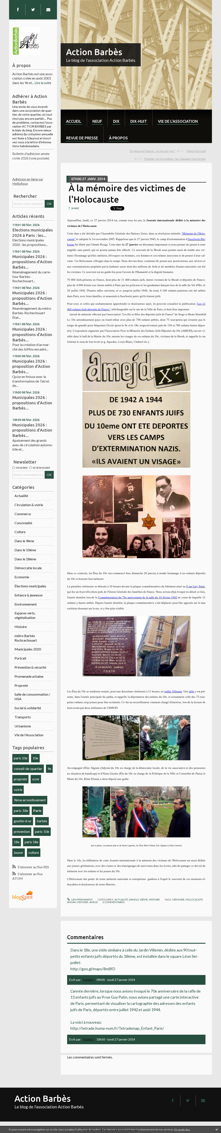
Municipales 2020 (27, 649)
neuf (97, 121)
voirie (18, 789)
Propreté (21, 685)
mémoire (178, 899)
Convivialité (23, 523)
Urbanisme (22, 726)
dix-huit (138, 121)
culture (33, 852)
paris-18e (21, 810)
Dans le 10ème (25, 550)
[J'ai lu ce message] (216, 1129)
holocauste (194, 899)
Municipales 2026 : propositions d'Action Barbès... (32, 261)
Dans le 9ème (24, 541)
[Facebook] (18, 9)
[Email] (48, 9)
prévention (22, 831)
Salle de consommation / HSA (32, 696)
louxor (18, 852)
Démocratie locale (28, 568)
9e (49, 768)
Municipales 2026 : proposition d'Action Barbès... (31, 366)
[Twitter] (33, 9)
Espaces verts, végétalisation (24, 615)
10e (35, 758)
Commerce (22, 514)
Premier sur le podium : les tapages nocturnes (175, 159)
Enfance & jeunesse (28, 595)
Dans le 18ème (25, 559)
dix (116, 121)
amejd (93, 902)
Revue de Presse (82, 138)
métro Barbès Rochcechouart (25, 638)
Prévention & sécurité (30, 667)
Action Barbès (94, 52)
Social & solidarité (27, 708)
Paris (37, 810)
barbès (42, 821)
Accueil (73, 121)
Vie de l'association (178, 121)
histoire (82, 902)
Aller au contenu (14, 4)
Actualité (21, 496)
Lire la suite (43, 83)
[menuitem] (74, 118)
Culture (19, 532)
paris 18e (31, 842)
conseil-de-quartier (28, 768)
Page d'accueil (196, 151)
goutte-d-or (23, 821)
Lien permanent (82, 899)
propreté (20, 779)
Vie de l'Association (28, 735)
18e (16, 842)
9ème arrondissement (30, 800)
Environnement (25, 604)
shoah (71, 902)
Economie (21, 577)
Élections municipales (30, 586)
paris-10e (42, 831)
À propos (118, 138)
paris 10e (20, 758)
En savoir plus (182, 1129)
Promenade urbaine (28, 676)
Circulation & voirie (28, 505)
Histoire (20, 627)
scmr (35, 779)
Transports (22, 717)
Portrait (20, 658)
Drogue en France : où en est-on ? (152, 151)
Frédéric (88, 980)
